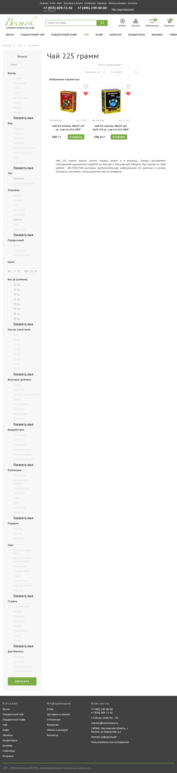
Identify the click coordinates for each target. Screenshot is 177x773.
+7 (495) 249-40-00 (92, 8)
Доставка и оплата (73, 3)
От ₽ (14, 271)
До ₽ (30, 271)
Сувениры (9, 750)
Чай (86, 34)
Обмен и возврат (117, 3)
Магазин (7, 45)
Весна (10, 34)
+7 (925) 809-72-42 (57, 8)
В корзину (76, 137)
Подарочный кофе (64, 34)
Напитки (115, 34)
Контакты (132, 3)
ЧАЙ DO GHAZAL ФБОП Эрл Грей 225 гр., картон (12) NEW (111, 127)
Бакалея (157, 34)
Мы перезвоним (123, 9)
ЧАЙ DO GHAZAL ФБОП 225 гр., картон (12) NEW (68, 127)
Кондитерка (136, 34)
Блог (59, 3)
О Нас (52, 3)
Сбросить (22, 681)
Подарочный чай (32, 34)
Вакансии (102, 3)
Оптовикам (90, 3)
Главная (44, 3)
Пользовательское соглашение (110, 742)
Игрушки (8, 756)
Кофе (99, 34)
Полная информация (104, 737)
